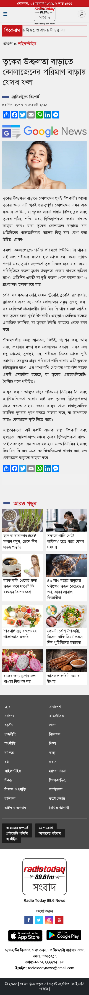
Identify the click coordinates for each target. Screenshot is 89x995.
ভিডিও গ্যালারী (59, 807)
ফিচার (9, 780)
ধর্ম (7, 761)
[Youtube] (59, 920)
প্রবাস (53, 761)
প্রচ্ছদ (8, 43)
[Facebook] (28, 920)
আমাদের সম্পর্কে (17, 828)
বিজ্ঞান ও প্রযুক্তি (15, 789)
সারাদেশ (55, 706)
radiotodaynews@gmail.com (51, 968)
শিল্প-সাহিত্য (58, 780)
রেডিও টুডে (27, 983)
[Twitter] (39, 920)
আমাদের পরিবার (50, 833)
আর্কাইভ (11, 839)
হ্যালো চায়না (57, 771)
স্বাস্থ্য (52, 752)
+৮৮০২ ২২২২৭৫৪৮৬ (48, 962)
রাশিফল (10, 798)
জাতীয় (9, 725)
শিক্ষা (52, 743)
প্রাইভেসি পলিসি (17, 833)
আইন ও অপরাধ (15, 807)
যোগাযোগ (46, 828)
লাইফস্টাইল (27, 43)
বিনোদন (54, 734)
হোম (7, 706)
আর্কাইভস (56, 789)
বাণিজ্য (9, 752)
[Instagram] (49, 920)
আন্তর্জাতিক (56, 715)
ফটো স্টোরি (57, 798)
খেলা (52, 725)
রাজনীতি (10, 734)
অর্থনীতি (10, 743)
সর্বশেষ (10, 715)
